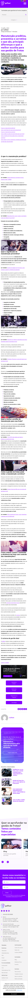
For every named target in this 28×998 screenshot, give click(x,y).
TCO (3, 968)
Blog (16, 959)
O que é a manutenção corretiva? (8, 132)
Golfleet (3, 641)
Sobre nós (17, 950)
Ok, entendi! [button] (14, 994)
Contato (17, 969)
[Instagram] (1, 911)
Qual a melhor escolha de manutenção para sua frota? (12, 134)
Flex (3, 955)
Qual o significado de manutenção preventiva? (11, 130)
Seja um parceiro (18, 976)
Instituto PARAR (18, 952)
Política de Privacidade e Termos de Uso (15, 896)
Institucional (18, 945)
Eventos (16, 964)
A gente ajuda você (12, 752)
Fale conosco (18, 971)
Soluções (4, 945)
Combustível (4, 965)
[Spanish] (25, 0)
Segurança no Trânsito (14, 696)
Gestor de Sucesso (14, 689)
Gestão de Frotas (14, 683)
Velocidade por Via (6, 970)
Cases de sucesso (19, 947)
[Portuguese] (21, 0)
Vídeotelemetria (5, 953)
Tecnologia (14, 702)
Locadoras (4, 960)
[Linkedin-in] (6, 911)
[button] (25, 3)
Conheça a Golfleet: (5, 662)
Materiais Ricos (18, 962)
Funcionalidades (6, 963)
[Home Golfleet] (6, 3)
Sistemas (4, 948)
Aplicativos (4, 975)
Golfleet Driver (5, 978)
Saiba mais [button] (19, 990)
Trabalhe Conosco (19, 974)
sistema (18, 615)
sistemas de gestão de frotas (12, 603)
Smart (3, 958)
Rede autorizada (18, 979)
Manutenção (4, 972)
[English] (23, 0)
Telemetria (4, 950)
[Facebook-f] (4, 911)
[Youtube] (9, 911)
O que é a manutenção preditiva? (8, 128)
